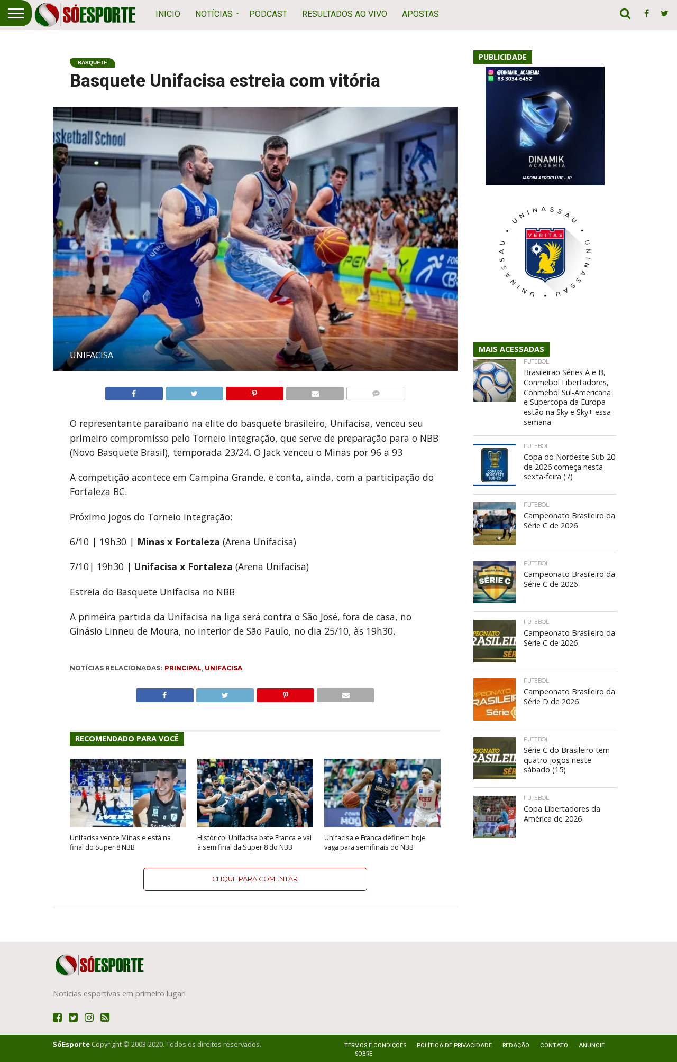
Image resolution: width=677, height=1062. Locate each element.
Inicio (167, 14)
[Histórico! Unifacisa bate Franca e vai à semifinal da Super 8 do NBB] (255, 825)
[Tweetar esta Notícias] (194, 391)
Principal (183, 668)
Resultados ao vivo (344, 14)
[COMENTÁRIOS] (375, 391)
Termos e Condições (375, 1045)
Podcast (268, 14)
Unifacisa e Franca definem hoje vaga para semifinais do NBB (375, 842)
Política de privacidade (454, 1045)
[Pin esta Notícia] (254, 391)
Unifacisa (223, 668)
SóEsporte (71, 1044)
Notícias (214, 14)
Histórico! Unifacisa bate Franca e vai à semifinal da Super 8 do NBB (254, 842)
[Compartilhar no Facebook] (134, 391)
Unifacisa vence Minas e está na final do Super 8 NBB (120, 842)
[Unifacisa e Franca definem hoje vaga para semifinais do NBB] (382, 825)
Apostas (420, 14)
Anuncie (592, 1045)
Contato (554, 1045)
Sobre (363, 1053)
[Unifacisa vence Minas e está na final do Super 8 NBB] (128, 825)
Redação (515, 1045)
